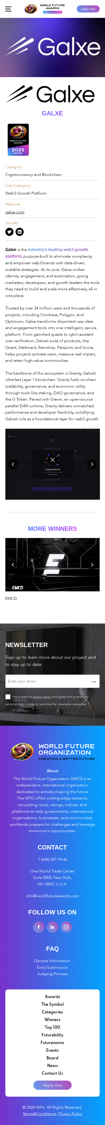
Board (52, 1058)
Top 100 (52, 1028)
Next (92, 464)
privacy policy (42, 697)
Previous (13, 464)
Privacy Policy (70, 1114)
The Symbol (52, 1005)
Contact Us (52, 1074)
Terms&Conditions (39, 1114)
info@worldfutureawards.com (52, 896)
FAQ (52, 948)
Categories (52, 1012)
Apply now (88, 9)
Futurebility (52, 1035)
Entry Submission (52, 967)
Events (52, 1051)
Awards (52, 997)
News (52, 1066)
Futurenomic (52, 1043)
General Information (52, 961)
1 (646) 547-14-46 (52, 859)
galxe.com (14, 212)
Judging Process (52, 974)
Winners (52, 1020)
